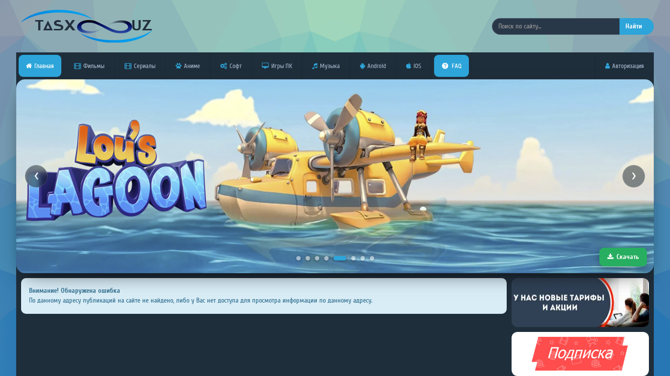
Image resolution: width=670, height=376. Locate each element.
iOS (417, 66)
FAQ (457, 66)
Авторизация (628, 66)
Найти (633, 26)
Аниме (192, 66)
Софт (236, 66)
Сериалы (144, 66)
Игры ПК (281, 66)
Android (376, 66)
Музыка (330, 66)
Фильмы (93, 66)
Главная (44, 66)
